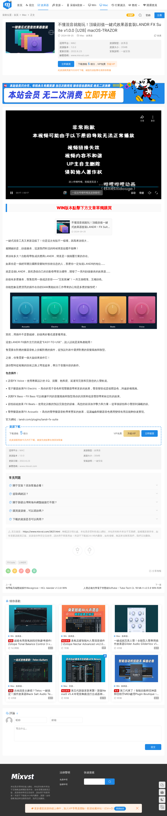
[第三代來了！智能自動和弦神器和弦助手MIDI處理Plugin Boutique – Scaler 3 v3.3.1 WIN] (136, 668)
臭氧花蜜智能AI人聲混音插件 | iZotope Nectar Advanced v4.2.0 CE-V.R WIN (83, 642)
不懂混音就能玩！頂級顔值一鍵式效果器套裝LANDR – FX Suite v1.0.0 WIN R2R (90, 225)
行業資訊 (119, 5)
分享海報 (156, 570)
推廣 (159, 35)
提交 (153, 747)
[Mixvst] (7, 5)
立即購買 (66, 64)
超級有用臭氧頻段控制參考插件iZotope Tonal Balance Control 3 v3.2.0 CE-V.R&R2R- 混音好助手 (30, 642)
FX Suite (11, 562)
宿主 (31, 5)
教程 (134, 5)
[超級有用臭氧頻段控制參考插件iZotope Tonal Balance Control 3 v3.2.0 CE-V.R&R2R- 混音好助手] (30, 618)
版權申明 (64, 784)
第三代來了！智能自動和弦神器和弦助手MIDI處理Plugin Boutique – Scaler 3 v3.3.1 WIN (135, 692)
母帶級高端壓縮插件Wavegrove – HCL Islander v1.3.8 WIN (36, 587)
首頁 (19, 5)
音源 (58, 5)
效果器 (44, 5)
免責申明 (64, 779)
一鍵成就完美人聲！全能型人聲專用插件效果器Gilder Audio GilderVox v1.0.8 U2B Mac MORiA (136, 642)
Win (93, 5)
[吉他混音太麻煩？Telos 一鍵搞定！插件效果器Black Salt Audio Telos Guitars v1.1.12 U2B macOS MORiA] (30, 668)
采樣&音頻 (75, 5)
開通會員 (151, 5)
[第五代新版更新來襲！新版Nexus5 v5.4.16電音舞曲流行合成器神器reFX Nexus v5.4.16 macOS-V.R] (83, 668)
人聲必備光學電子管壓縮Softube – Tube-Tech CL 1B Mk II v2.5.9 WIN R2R (122, 587)
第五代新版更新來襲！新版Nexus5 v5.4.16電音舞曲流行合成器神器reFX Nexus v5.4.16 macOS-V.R (83, 692)
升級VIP (111, 64)
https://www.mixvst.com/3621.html (41, 531)
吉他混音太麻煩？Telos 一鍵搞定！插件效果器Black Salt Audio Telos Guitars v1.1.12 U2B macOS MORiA (30, 692)
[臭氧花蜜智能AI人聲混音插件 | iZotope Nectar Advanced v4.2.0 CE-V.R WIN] (83, 618)
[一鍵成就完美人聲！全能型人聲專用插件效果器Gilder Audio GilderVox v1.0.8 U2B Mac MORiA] (136, 618)
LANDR (22, 562)
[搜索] (140, 15)
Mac (105, 5)
